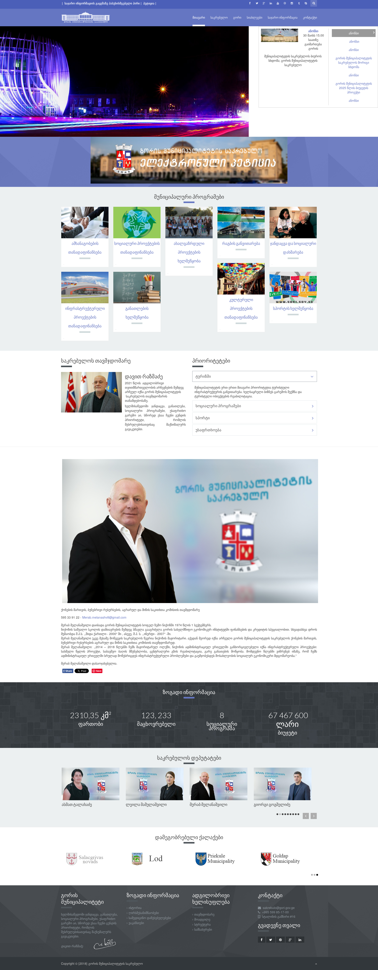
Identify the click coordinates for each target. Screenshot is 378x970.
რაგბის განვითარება (241, 243)
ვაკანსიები (136, 923)
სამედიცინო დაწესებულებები (150, 918)
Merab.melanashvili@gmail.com (104, 617)
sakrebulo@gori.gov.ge (279, 907)
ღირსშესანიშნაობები (144, 912)
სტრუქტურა (202, 924)
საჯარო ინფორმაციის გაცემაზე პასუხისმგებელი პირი (102, 3)
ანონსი (313, 31)
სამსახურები (203, 929)
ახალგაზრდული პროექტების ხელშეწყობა (189, 252)
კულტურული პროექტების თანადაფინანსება (241, 308)
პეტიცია (149, 3)
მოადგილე (202, 919)
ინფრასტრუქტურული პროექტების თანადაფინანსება (85, 317)
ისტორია (135, 907)
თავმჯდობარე (204, 914)
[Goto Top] (316, 963)
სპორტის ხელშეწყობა (293, 308)
